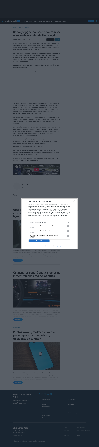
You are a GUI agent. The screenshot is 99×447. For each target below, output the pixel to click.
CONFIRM (39, 240)
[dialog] (49, 223)
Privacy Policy (58, 245)
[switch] (67, 226)
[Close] (74, 201)
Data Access (49, 245)
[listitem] (49, 222)
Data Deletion (41, 245)
